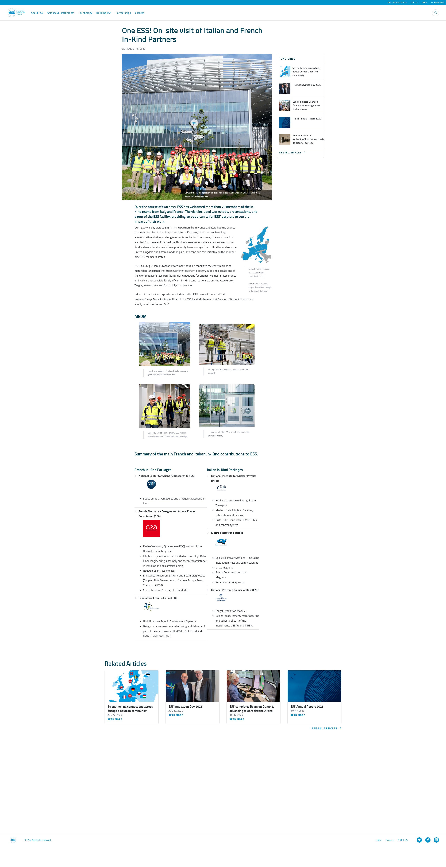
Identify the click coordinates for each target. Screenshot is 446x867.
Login (379, 840)
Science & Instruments (60, 12)
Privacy (390, 840)
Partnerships (123, 12)
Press (424, 3)
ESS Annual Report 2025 (307, 707)
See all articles (290, 152)
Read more (114, 719)
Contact (415, 3)
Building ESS (103, 12)
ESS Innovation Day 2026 (185, 707)
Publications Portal (397, 3)
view (300, 71)
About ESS (37, 12)
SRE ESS (403, 840)
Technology (85, 12)
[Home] (16, 13)
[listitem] (419, 840)
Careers (139, 12)
